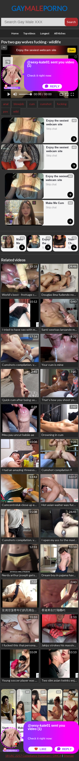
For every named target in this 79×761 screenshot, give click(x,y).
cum (32, 104)
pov (5, 111)
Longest (44, 33)
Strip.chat (51, 128)
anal (5, 104)
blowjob (19, 104)
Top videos (29, 33)
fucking (62, 104)
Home (15, 33)
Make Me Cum (55, 203)
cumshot (46, 104)
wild (16, 111)
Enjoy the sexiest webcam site (36, 50)
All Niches (60, 33)
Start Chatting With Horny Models (72, 241)
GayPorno (39, 8)
